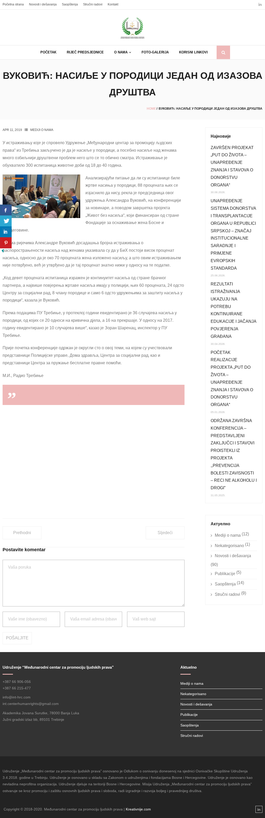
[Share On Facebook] (6, 210)
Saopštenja (70, 4)
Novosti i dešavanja (43, 4)
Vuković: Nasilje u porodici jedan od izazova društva (68, 395)
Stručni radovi (92, 4)
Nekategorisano (229, 545)
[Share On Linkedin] (6, 231)
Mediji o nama (41, 130)
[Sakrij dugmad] (2, 252)
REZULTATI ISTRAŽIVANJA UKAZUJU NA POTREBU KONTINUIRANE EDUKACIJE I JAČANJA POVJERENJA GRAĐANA (233, 310)
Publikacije (225, 573)
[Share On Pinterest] (6, 242)
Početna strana (13, 4)
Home (151, 108)
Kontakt (113, 4)
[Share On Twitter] (6, 221)
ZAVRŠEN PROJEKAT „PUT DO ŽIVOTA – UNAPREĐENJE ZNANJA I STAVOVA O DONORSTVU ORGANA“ (232, 166)
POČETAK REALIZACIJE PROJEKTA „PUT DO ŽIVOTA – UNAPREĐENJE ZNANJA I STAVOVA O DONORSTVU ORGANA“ (232, 378)
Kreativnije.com (138, 809)
